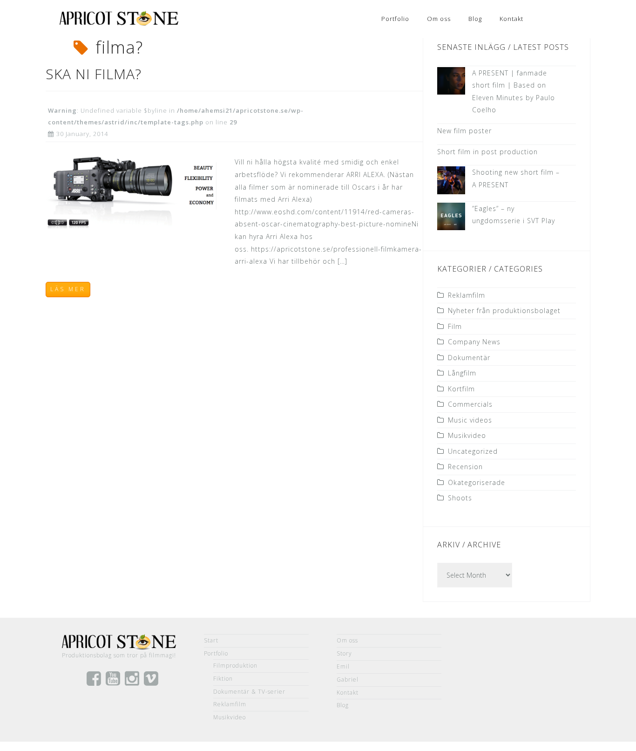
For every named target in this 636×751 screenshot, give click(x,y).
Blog (475, 18)
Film (455, 326)
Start (211, 640)
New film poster (464, 130)
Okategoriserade (476, 482)
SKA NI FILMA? (94, 73)
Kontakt (511, 18)
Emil (343, 666)
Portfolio (395, 18)
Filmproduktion (235, 665)
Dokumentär (469, 357)
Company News (474, 341)
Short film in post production (487, 151)
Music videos (470, 420)
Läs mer (68, 289)
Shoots (460, 497)
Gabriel (348, 679)
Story (344, 653)
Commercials (470, 404)
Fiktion (223, 679)
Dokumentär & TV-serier (249, 692)
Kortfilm (461, 388)
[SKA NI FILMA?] (133, 192)
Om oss (439, 18)
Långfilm (462, 373)
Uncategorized (473, 451)
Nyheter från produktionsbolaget (504, 310)
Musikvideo (467, 435)
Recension (465, 466)
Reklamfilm (466, 295)
